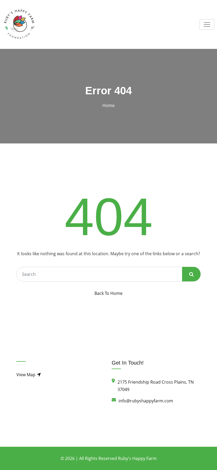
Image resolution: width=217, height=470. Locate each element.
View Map (26, 375)
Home (108, 105)
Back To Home (108, 293)
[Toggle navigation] (207, 24)
